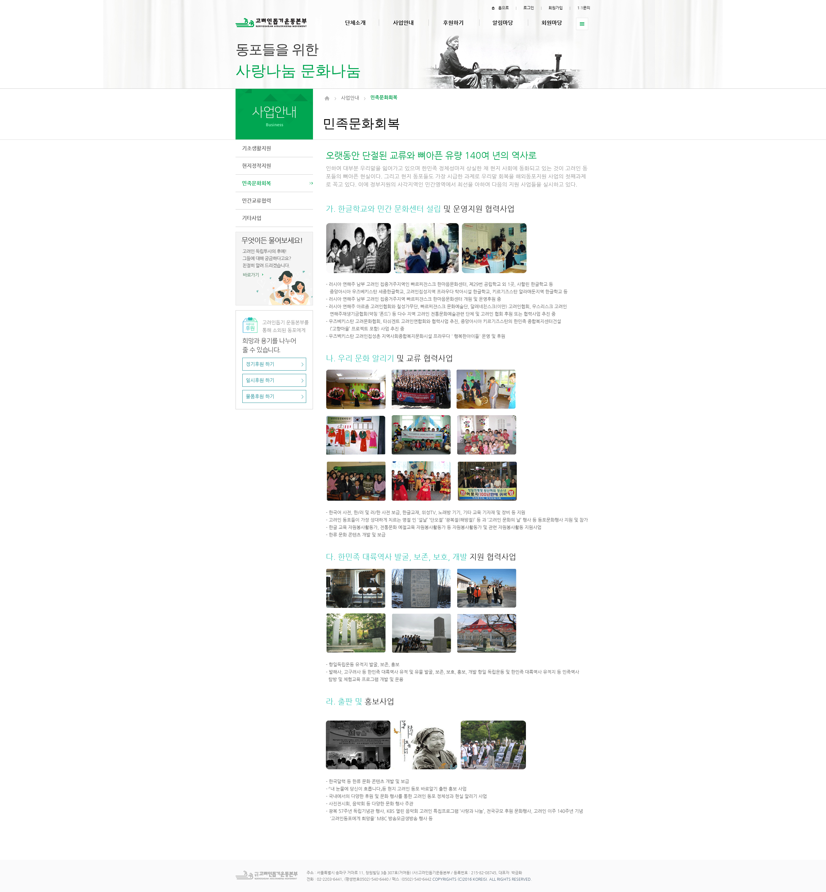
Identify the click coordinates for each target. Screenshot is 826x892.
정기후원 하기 (275, 364)
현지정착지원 (256, 166)
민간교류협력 (256, 201)
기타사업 (251, 218)
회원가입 (556, 7)
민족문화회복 (256, 183)
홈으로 (503, 7)
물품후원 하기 (275, 396)
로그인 (528, 7)
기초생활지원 (256, 148)
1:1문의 (583, 7)
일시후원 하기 (275, 380)
